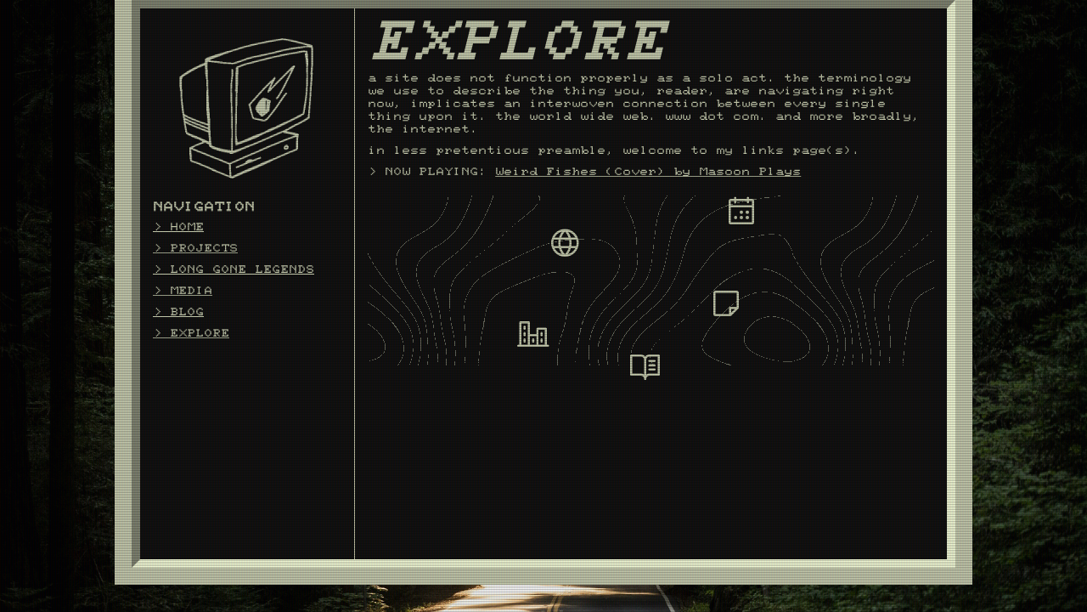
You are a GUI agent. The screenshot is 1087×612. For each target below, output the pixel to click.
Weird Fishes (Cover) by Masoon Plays (648, 171)
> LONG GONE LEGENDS (233, 269)
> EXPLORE (191, 333)
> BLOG (178, 312)
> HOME (178, 227)
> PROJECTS (195, 248)
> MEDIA (182, 290)
